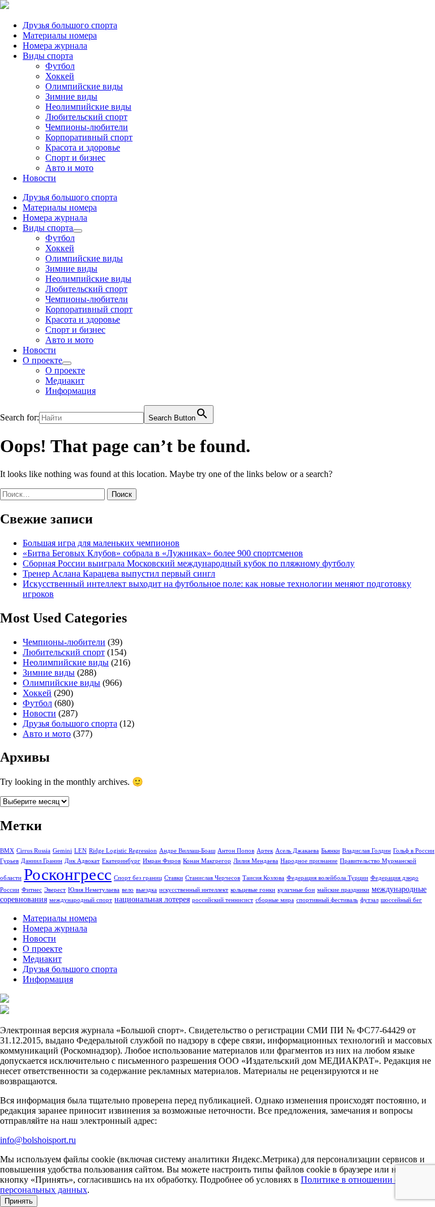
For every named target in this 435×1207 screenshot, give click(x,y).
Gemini (62, 851)
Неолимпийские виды (88, 106)
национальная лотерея (152, 899)
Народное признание (309, 861)
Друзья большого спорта (70, 25)
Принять (19, 1201)
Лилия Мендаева (255, 861)
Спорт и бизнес (75, 157)
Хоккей (59, 76)
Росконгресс (68, 874)
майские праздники (343, 890)
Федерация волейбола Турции (327, 878)
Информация (70, 391)
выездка (146, 890)
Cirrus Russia (33, 851)
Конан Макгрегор (207, 861)
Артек (265, 851)
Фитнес (32, 890)
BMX (7, 851)
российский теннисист (222, 900)
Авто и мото (69, 168)
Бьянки (330, 851)
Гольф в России (413, 851)
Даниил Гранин (41, 861)
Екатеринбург (121, 861)
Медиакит (64, 380)
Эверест (55, 890)
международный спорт (80, 900)
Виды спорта (48, 56)
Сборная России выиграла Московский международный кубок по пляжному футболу (189, 563)
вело (128, 890)
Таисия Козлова (263, 878)
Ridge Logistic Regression (123, 851)
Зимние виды (71, 96)
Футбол (60, 66)
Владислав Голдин (366, 851)
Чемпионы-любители (86, 127)
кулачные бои (296, 890)
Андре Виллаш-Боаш (187, 851)
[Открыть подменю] (77, 231)
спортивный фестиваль (327, 900)
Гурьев (9, 861)
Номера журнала (55, 45)
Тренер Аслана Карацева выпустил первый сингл (119, 573)
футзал (369, 900)
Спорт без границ (138, 878)
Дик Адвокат (82, 861)
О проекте (42, 360)
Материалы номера (60, 35)
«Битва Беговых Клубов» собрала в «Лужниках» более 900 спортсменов (163, 553)
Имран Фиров (162, 861)
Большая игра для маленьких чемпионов (101, 543)
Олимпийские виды (84, 86)
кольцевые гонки (253, 890)
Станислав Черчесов (212, 878)
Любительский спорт (86, 117)
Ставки (173, 878)
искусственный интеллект (193, 890)
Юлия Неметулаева (94, 890)
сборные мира (274, 900)
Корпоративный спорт (89, 137)
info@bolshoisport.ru (38, 1140)
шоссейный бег (401, 900)
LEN (80, 851)
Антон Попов (236, 851)
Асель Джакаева (297, 851)
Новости (39, 178)
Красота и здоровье (82, 147)
